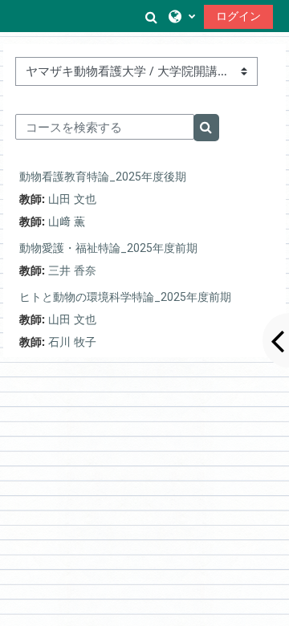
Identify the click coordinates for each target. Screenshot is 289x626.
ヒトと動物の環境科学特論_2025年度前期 (125, 297)
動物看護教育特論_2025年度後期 (102, 176)
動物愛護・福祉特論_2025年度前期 (108, 248)
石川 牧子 (72, 341)
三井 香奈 (72, 270)
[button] (151, 16)
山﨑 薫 (66, 221)
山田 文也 (72, 198)
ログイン (238, 15)
